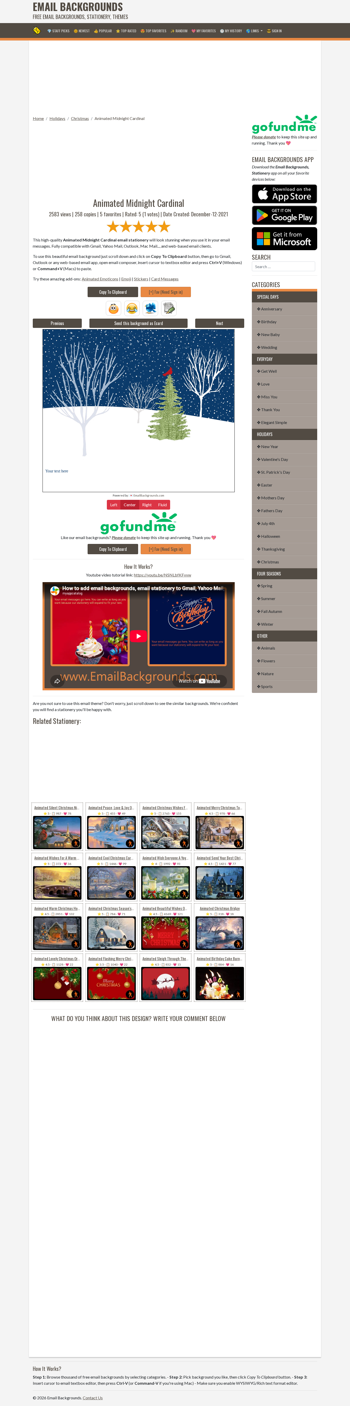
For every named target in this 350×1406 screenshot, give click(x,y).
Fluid (162, 504)
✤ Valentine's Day (272, 459)
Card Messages (165, 278)
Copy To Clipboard (113, 292)
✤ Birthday (266, 321)
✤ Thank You (268, 409)
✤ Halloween (268, 536)
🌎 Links (253, 30)
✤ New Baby (268, 334)
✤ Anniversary (269, 308)
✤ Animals (266, 647)
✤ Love (263, 383)
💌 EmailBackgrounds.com (146, 495)
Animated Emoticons (100, 278)
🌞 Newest (82, 30)
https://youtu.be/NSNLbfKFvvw (162, 574)
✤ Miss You (267, 396)
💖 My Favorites (203, 30)
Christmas (80, 118)
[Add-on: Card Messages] (169, 307)
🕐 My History (231, 30)
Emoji (126, 278)
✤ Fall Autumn (269, 611)
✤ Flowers (266, 660)
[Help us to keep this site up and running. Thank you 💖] (284, 123)
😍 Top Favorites (153, 30)
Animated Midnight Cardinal (120, 118)
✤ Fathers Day (269, 510)
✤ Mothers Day (270, 497)
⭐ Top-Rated (126, 30)
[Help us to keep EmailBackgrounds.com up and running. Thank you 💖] (138, 523)
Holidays (57, 118)
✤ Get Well (267, 371)
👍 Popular (103, 30)
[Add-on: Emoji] (132, 307)
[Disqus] (138, 1087)
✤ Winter (265, 624)
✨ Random (178, 30)
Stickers (141, 278)
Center (130, 504)
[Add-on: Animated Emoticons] (113, 307)
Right (147, 504)
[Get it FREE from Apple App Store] (284, 193)
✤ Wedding (267, 347)
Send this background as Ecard (138, 323)
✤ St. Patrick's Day (273, 472)
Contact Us (93, 1397)
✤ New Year (267, 446)
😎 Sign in (274, 30)
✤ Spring (264, 585)
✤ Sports (265, 686)
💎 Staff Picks (58, 30)
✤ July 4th (266, 523)
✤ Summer (266, 598)
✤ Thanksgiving (271, 549)
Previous (57, 323)
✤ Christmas (268, 561)
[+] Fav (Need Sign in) (165, 292)
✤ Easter (264, 484)
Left (113, 504)
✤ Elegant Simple (272, 422)
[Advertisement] (224, 11)
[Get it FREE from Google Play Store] (284, 214)
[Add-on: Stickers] (150, 307)
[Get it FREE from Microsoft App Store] (284, 238)
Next (219, 323)
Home (38, 118)
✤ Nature (265, 673)
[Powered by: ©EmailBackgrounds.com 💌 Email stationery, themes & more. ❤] (138, 396)
